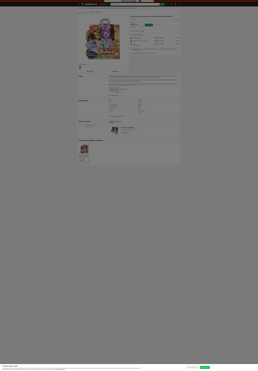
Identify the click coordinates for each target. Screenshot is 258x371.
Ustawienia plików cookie (192, 367)
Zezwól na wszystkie (205, 367)
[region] (129, 367)
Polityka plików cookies (60, 369)
